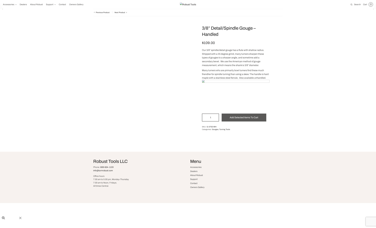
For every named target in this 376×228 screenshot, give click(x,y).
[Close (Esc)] (20, 218)
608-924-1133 (107, 167)
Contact (62, 4)
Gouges (215, 129)
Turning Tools (224, 129)
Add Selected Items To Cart (244, 117)
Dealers (23, 4)
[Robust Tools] (188, 4)
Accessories (8, 4)
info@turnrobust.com (103, 170)
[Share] (10, 218)
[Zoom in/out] (3, 218)
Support (49, 4)
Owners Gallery (76, 4)
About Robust (36, 4)
